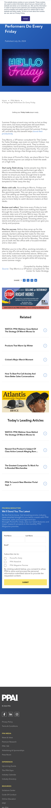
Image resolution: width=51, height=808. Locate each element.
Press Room (6, 755)
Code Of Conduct (9, 795)
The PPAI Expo (8, 770)
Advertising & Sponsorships (13, 750)
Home (4, 101)
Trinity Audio (25, 112)
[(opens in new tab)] (25, 308)
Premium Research (9, 742)
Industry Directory (9, 779)
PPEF (4, 803)
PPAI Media (15, 100)
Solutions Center (8, 790)
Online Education (9, 799)
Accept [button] (25, 19)
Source (5, 268)
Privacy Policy (7, 722)
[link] (25, 330)
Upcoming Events (9, 766)
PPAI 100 (5, 746)
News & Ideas (7, 737)
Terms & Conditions (10, 726)
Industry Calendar (9, 775)
